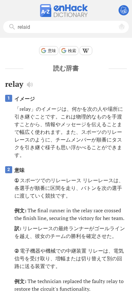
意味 (52, 50)
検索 (72, 50)
